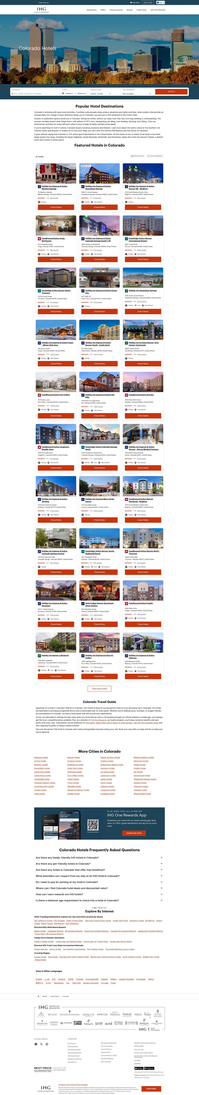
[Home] (38, 996)
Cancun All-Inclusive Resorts (96, 931)
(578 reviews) (98, 302)
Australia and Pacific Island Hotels (74, 957)
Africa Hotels (40, 960)
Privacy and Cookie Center (143, 1052)
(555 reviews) (54, 198)
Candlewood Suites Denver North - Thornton (144, 552)
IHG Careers (72, 1043)
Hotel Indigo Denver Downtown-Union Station (99, 604)
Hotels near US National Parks (69, 941)
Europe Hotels (40, 957)
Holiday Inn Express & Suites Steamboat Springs (98, 187)
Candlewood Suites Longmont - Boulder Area (56, 448)
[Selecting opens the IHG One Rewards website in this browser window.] (149, 1029)
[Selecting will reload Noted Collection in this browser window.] (127, 1014)
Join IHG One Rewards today (145, 723)
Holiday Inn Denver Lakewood (55, 655)
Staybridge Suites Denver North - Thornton (56, 292)
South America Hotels (132, 957)
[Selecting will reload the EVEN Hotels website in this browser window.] (66, 1023)
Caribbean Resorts (55, 931)
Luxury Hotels (55, 949)
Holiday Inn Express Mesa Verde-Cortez (100, 500)
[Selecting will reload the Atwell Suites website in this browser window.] (118, 1023)
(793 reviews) (54, 458)
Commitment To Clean (109, 1055)
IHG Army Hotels (107, 1046)
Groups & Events (116, 10)
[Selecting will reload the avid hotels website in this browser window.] (108, 1023)
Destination (16, 90)
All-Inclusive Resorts (74, 931)
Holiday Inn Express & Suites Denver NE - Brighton (141, 187)
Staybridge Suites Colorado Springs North (101, 448)
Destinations (92, 10)
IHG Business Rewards (108, 1043)
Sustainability (105, 1052)
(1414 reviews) (98, 354)
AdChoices (138, 1046)
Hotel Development (74, 1052)
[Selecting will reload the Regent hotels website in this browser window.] (52, 1014)
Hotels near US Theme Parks (95, 941)
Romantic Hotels (137, 921)
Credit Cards (141, 10)
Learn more (140, 1074)
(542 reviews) (141, 563)
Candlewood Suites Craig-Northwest (53, 240)
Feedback (137, 1063)
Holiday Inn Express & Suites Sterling (54, 500)
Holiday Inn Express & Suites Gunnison (54, 604)
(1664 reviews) (98, 667)
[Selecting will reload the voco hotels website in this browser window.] (138, 1014)
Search (171, 91)
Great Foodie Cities (74, 921)
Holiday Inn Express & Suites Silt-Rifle (100, 396)
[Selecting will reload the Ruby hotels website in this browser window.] (147, 1014)
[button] (160, 2)
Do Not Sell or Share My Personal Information (145, 1056)
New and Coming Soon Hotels (98, 921)
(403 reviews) (141, 614)
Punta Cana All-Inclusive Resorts (49, 934)
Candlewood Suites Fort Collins (56, 395)
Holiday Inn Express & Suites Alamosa (141, 657)
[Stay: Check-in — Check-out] (74, 93)
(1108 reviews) (54, 405)
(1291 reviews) (54, 354)
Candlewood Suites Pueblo (141, 603)
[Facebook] (36, 1044)
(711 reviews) (54, 302)
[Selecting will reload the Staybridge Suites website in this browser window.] (132, 1023)
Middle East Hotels (151, 957)
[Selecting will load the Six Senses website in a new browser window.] (41, 1014)
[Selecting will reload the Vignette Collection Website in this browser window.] (88, 1014)
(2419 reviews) (54, 666)
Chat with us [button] (44, 3)
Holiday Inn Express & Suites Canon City (101, 292)
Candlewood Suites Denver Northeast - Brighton (141, 500)
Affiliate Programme (75, 1059)
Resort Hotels (47, 923)
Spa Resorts (59, 923)
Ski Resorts (150, 921)
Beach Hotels (40, 931)
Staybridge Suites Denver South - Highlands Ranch (100, 552)
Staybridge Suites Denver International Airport (140, 240)
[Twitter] (41, 1044)
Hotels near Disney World (121, 941)
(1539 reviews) (98, 458)
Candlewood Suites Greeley (141, 395)
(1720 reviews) (141, 667)
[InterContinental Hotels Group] (41, 10)
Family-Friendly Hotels (44, 941)
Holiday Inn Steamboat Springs (143, 291)
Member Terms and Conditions (145, 1043)
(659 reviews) (54, 250)
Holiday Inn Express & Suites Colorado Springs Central (54, 552)
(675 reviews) (97, 250)
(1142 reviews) (54, 511)
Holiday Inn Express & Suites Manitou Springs (54, 187)
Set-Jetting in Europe (43, 921)
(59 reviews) (97, 198)
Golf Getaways (72, 923)
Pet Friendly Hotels (95, 949)
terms (130, 1089)
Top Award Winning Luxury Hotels (119, 949)
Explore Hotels (73, 1046)
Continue (151, 1089)
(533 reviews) (141, 405)
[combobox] (36, 93)
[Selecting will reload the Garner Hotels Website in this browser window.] (99, 1023)
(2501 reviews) (54, 563)
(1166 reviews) (141, 354)
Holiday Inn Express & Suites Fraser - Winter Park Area (57, 344)
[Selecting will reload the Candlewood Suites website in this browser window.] (156, 1023)
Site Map (137, 1060)
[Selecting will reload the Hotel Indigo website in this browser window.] (115, 1014)
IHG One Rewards (98, 720)
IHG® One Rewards (158, 10)
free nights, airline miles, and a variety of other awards (109, 723)
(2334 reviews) (98, 511)
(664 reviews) (141, 198)
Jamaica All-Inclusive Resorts (150, 931)
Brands (129, 10)
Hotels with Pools (120, 921)
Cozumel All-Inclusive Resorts (123, 931)
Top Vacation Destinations (74, 949)
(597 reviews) (141, 511)
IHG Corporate (106, 1061)
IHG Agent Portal (73, 1056)
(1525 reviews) (54, 615)
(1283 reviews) (98, 406)
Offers (103, 10)
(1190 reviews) (141, 458)
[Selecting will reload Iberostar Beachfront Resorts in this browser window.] (42, 1023)
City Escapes (59, 921)
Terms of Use (138, 1049)
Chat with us (72, 1062)
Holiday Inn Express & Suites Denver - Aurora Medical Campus (143, 448)
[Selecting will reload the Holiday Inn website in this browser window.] (88, 1023)
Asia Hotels (53, 957)
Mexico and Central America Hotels (105, 957)
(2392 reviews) (141, 250)
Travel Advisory (106, 1049)
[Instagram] (47, 1044)
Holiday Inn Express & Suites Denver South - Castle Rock (98, 344)
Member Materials (107, 1058)
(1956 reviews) (98, 615)
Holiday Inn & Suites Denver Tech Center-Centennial (144, 344)
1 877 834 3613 (59, 1070)
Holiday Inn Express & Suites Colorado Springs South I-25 (98, 240)
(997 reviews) (97, 563)
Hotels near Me (40, 949)
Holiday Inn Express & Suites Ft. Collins (99, 657)
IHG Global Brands (74, 1049)
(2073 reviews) (141, 301)
